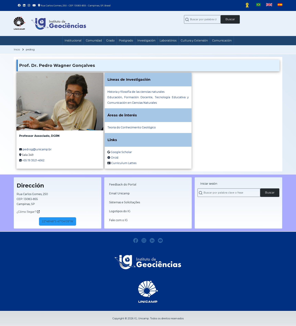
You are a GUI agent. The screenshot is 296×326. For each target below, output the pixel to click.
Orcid (114, 157)
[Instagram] (143, 240)
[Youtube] (160, 240)
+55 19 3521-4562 (33, 160)
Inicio (17, 49)
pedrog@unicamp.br (37, 149)
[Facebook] (135, 240)
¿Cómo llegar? (27, 211)
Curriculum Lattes (123, 163)
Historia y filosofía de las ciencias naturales (135, 91)
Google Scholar (121, 152)
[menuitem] (73, 40)
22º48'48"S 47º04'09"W (57, 221)
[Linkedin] (152, 240)
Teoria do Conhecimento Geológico (131, 127)
